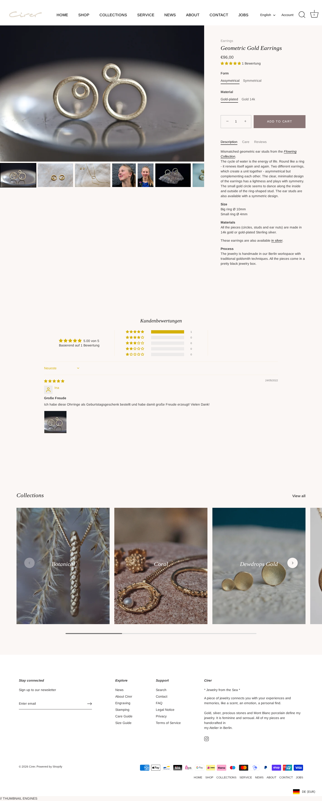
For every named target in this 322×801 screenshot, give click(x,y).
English (265, 15)
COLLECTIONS (113, 15)
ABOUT (192, 15)
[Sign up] (89, 703)
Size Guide (123, 723)
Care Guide (123, 716)
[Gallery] (102, 107)
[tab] (231, 141)
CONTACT (219, 15)
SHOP (83, 15)
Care (245, 142)
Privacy (161, 716)
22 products (161, 570)
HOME (62, 15)
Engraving (122, 703)
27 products (258, 570)
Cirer (32, 766)
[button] (231, 63)
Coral (161, 564)
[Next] (197, 93)
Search (161, 690)
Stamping (122, 710)
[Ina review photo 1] (55, 422)
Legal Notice (165, 710)
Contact (161, 696)
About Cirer (123, 696)
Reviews (260, 142)
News (119, 690)
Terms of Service (168, 723)
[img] (54, 381)
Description (229, 142)
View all (298, 496)
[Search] (302, 15)
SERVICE (145, 15)
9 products (63, 570)
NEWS (170, 15)
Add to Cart (279, 121)
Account (287, 15)
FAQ (159, 703)
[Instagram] (206, 738)
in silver (276, 240)
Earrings (227, 41)
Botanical (63, 564)
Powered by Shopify (49, 766)
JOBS (243, 15)
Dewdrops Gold (259, 564)
